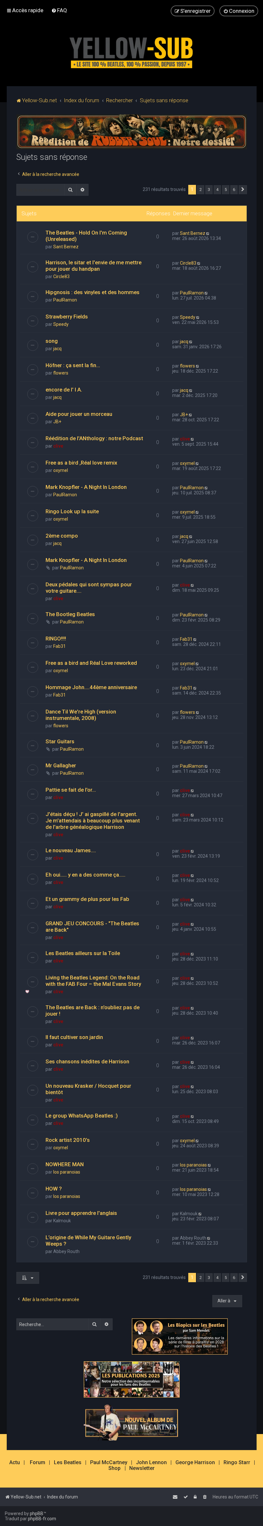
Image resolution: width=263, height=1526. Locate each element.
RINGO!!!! (56, 638)
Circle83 (61, 276)
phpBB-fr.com (42, 1518)
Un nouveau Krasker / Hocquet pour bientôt (88, 1089)
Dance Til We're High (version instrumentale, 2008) (81, 714)
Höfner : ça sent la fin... (73, 365)
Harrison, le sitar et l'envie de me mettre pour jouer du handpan (93, 265)
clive (58, 446)
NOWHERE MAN (65, 1164)
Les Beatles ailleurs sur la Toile (83, 953)
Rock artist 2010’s (68, 1140)
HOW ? (54, 1188)
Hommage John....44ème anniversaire (91, 687)
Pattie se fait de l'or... (71, 790)
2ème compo (62, 535)
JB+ (57, 421)
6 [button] (234, 189)
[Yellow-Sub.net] (131, 51)
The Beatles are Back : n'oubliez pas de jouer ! (93, 1010)
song (52, 341)
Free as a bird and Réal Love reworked (91, 663)
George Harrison (195, 1462)
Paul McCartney (108, 1462)
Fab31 (59, 646)
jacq (57, 348)
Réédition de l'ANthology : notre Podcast (94, 438)
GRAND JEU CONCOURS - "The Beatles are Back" (92, 926)
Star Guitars (60, 741)
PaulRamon (65, 299)
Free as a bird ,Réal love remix (81, 462)
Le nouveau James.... (71, 850)
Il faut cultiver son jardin (74, 1037)
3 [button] (209, 189)
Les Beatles (67, 1462)
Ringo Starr (237, 1462)
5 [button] (226, 189)
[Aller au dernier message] (208, 233)
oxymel (60, 470)
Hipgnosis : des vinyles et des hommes (93, 292)
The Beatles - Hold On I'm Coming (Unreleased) (86, 235)
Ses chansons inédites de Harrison (87, 1061)
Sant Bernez (66, 246)
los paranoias (66, 1172)
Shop (114, 1468)
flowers (60, 372)
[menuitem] (59, 10)
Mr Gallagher (61, 765)
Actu (14, 1462)
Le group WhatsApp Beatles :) (82, 1115)
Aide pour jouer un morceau (79, 414)
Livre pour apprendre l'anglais (81, 1213)
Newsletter (142, 1468)
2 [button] (200, 189)
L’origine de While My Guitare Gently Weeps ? (88, 1240)
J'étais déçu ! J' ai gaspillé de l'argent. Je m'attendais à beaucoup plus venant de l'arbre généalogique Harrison (93, 820)
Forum (37, 1462)
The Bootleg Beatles (70, 614)
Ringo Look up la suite (72, 511)
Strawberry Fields (67, 316)
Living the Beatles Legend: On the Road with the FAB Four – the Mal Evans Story (93, 980)
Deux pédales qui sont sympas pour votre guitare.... (89, 587)
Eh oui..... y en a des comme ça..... (85, 874)
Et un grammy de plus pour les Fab (87, 899)
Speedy (61, 324)
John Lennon (151, 1462)
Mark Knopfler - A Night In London (86, 487)
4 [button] (217, 189)
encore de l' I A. (64, 389)
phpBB (36, 1513)
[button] (243, 189)
